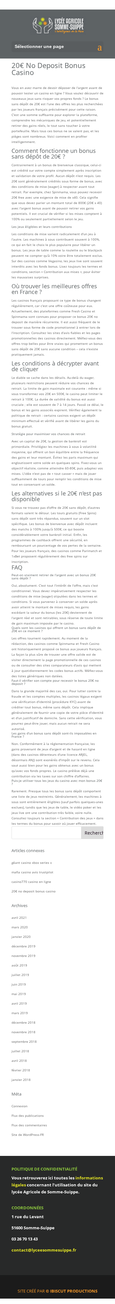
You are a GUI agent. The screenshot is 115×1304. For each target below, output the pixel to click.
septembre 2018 (24, 1041)
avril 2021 (19, 917)
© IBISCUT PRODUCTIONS (71, 1291)
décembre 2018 (23, 1022)
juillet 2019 (20, 975)
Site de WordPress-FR (28, 1134)
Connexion (19, 1106)
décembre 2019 (23, 946)
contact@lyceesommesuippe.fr (44, 1250)
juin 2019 (19, 984)
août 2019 (19, 965)
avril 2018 (19, 1060)
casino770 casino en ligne (31, 881)
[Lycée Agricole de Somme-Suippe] (58, 25)
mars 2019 (20, 1013)
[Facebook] (60, 1283)
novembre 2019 (23, 955)
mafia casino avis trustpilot (32, 872)
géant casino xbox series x (32, 862)
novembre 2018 (23, 1032)
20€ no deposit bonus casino (34, 891)
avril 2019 (19, 1003)
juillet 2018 (20, 1051)
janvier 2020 (21, 936)
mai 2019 (19, 994)
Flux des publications (28, 1115)
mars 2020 (20, 927)
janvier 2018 (21, 1079)
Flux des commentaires (29, 1125)
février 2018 (21, 1070)
